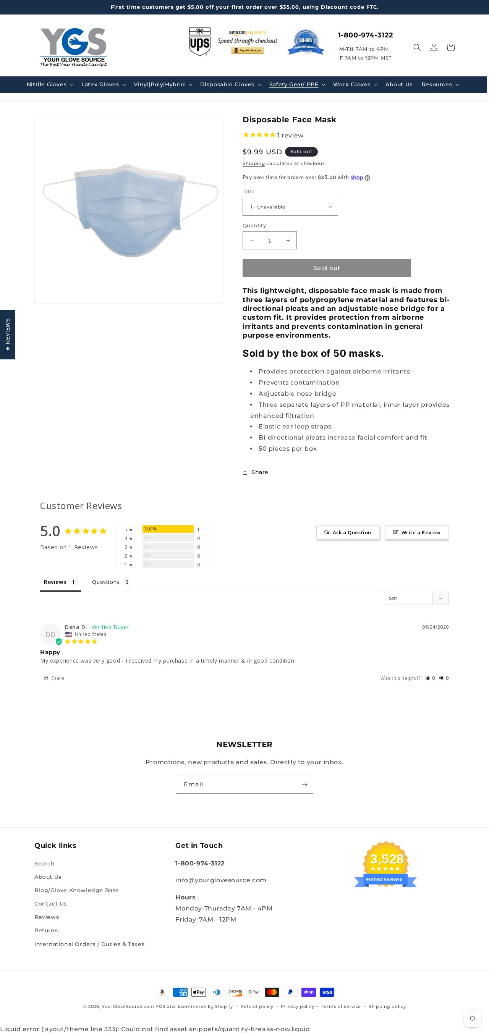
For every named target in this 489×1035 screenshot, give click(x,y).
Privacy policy (297, 1006)
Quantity (254, 225)
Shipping (254, 163)
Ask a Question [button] (352, 532)
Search (44, 863)
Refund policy (257, 1006)
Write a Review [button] (421, 532)
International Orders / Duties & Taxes (89, 944)
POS (160, 1006)
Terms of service (341, 1006)
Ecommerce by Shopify (205, 1006)
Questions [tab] (105, 581)
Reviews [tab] (55, 581)
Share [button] (260, 472)
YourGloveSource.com (128, 1006)
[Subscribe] (304, 785)
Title (248, 191)
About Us (48, 876)
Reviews (46, 917)
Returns (46, 930)
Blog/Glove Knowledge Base (76, 890)
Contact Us (50, 903)
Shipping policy (387, 1006)
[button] (49, 84)
